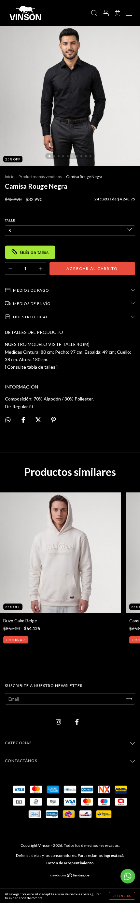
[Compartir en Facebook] (23, 419)
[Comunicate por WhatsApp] (127, 876)
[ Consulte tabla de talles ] (31, 367)
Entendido (122, 895)
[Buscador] (94, 13)
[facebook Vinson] (77, 721)
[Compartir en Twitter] (38, 419)
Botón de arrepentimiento (70, 862)
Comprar (16, 640)
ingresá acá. (114, 855)
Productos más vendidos (40, 176)
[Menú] (129, 13)
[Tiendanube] (70, 876)
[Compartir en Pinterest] (53, 419)
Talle (10, 220)
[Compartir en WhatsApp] (8, 420)
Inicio (9, 176)
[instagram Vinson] (59, 721)
